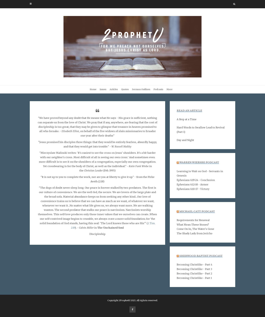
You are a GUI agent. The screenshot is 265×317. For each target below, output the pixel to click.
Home (93, 89)
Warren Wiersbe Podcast (199, 162)
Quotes (125, 89)
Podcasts (158, 89)
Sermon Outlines (141, 89)
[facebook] (132, 309)
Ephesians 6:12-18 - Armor (192, 184)
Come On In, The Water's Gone (195, 228)
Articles (114, 89)
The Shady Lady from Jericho (194, 233)
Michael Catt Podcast (197, 211)
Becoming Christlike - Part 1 (194, 277)
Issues (103, 89)
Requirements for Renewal (193, 220)
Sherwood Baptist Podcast (201, 256)
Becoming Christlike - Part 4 (194, 264)
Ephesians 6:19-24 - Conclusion (196, 180)
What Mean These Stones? (193, 224)
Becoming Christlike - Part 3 (194, 269)
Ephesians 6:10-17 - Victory (193, 188)
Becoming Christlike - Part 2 (194, 273)
